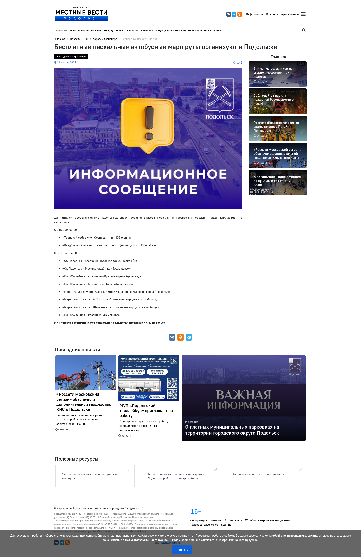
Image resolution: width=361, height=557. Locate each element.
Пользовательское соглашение (210, 524)
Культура (147, 30)
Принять (182, 549)
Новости (61, 30)
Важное (96, 30)
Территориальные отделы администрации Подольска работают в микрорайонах (176, 476)
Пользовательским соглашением (147, 540)
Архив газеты (290, 14)
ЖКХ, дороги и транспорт (121, 30)
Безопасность (79, 30)
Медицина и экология (170, 30)
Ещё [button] (216, 30)
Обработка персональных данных (267, 520)
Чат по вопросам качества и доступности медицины (90, 476)
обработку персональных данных (295, 535)
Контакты (272, 14)
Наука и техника (199, 30)
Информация (255, 14)
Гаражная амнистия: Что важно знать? (259, 474)
